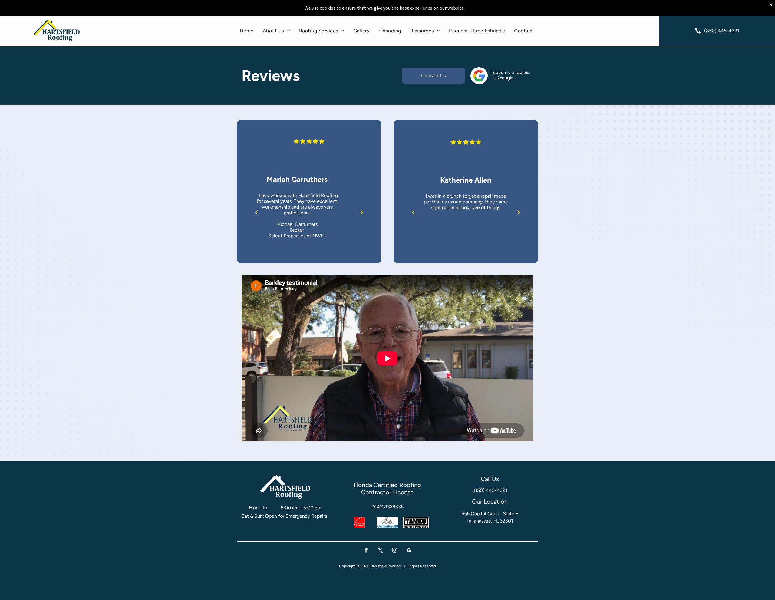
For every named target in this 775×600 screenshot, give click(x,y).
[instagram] (394, 550)
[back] (256, 212)
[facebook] (366, 550)
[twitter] (380, 550)
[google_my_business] (409, 550)
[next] (362, 212)
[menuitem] (246, 31)
